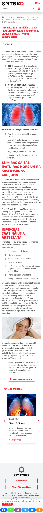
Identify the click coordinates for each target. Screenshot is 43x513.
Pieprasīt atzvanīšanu (21, 487)
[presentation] (5, 421)
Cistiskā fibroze (17, 424)
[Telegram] (25, 510)
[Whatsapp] (10, 510)
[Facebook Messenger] (32, 510)
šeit (38, 501)
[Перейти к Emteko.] (3, 17)
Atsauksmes (21, 481)
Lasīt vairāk (15, 440)
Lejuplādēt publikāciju (23, 379)
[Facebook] (3, 510)
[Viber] (18, 510)
